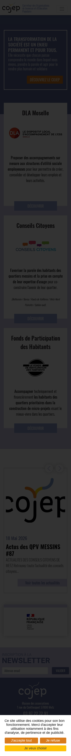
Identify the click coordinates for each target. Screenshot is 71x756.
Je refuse (53, 740)
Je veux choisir (35, 748)
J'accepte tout (21, 740)
